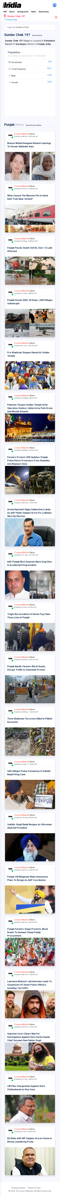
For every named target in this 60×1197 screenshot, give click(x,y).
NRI (5, 12)
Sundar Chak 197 (16, 16)
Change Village (11, 20)
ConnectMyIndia (21, 134)
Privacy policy (18, 1188)
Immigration (22, 12)
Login (10, 27)
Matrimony (44, 12)
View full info (37, 35)
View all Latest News (33, 125)
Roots (12, 12)
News (33, 12)
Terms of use (34, 1188)
